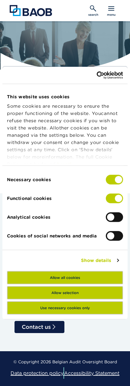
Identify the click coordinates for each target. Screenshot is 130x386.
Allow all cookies (65, 277)
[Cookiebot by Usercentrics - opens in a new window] (96, 75)
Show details (96, 260)
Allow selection (65, 292)
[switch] (114, 198)
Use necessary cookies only (65, 307)
